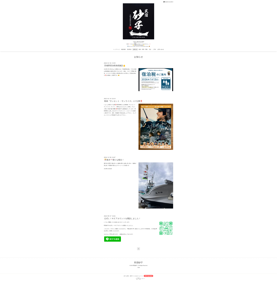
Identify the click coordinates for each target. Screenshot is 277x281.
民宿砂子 (138, 262)
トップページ (116, 49)
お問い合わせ (160, 49)
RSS (139, 267)
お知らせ (135, 49)
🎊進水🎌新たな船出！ (114, 160)
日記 (150, 49)
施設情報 (123, 49)
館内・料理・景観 (143, 49)
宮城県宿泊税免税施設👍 (114, 66)
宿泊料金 (129, 49)
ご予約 (154, 49)
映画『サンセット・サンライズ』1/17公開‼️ (123, 101)
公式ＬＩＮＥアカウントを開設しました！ (122, 218)
